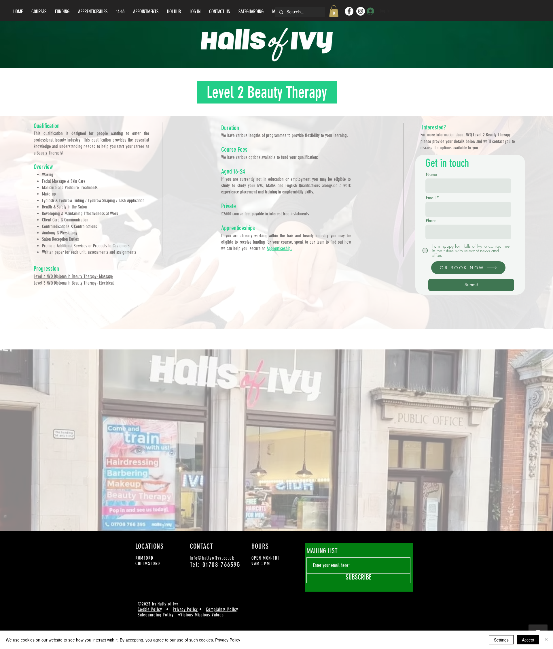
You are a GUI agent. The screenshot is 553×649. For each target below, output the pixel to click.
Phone (431, 221)
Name (431, 174)
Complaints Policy (222, 609)
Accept (528, 640)
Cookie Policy (150, 609)
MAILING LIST (322, 551)
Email (430, 198)
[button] (334, 11)
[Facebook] (349, 11)
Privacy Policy (185, 609)
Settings (501, 640)
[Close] (546, 639)
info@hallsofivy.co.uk (212, 558)
